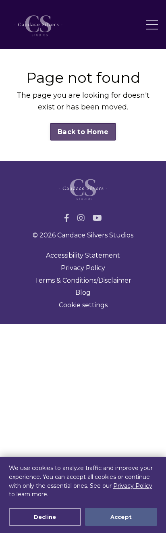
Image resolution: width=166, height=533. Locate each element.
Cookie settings (83, 305)
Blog (83, 292)
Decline (45, 517)
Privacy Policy (132, 485)
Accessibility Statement (83, 255)
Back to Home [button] (83, 132)
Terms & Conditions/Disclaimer (83, 280)
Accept (121, 517)
